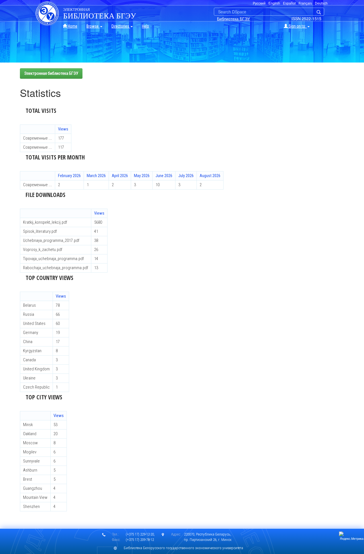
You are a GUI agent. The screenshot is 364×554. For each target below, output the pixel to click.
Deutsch (321, 3)
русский (259, 3)
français (305, 3)
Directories (120, 26)
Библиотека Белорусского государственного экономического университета (183, 548)
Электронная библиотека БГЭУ (51, 73)
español (289, 3)
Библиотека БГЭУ (233, 18)
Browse (93, 26)
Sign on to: (297, 26)
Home (72, 26)
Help (145, 26)
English (274, 3)
